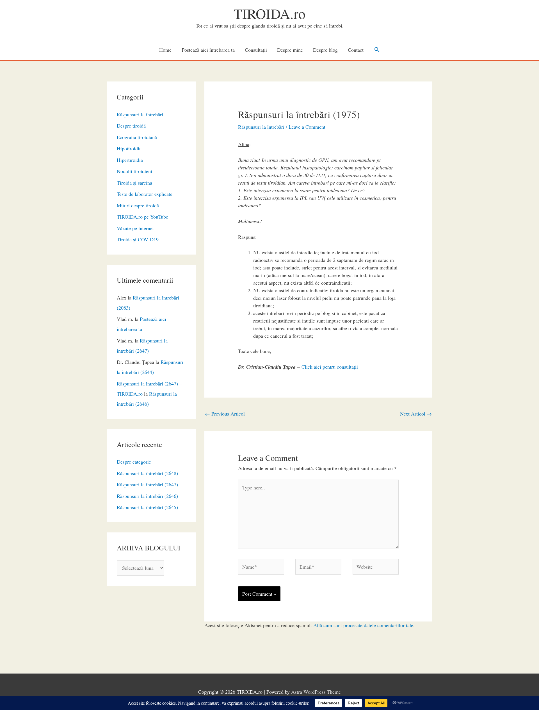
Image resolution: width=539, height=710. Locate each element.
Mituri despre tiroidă (138, 205)
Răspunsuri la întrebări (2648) (147, 473)
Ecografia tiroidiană (137, 137)
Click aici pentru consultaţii (330, 366)
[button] (377, 49)
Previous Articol (225, 413)
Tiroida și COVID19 (138, 239)
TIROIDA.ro (269, 13)
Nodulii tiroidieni (134, 171)
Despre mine (290, 49)
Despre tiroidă (131, 125)
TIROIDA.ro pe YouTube (142, 216)
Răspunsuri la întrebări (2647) (147, 484)
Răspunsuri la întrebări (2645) (147, 507)
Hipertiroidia (130, 159)
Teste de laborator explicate (144, 193)
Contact (356, 49)
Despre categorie (134, 461)
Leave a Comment (307, 126)
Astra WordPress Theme (316, 691)
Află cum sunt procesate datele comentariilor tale (363, 625)
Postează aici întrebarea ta (208, 49)
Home (165, 49)
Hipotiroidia (129, 148)
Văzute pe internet (135, 228)
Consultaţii (256, 49)
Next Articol (416, 413)
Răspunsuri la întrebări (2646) (147, 496)
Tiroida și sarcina (134, 182)
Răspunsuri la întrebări (140, 114)
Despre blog (325, 49)
